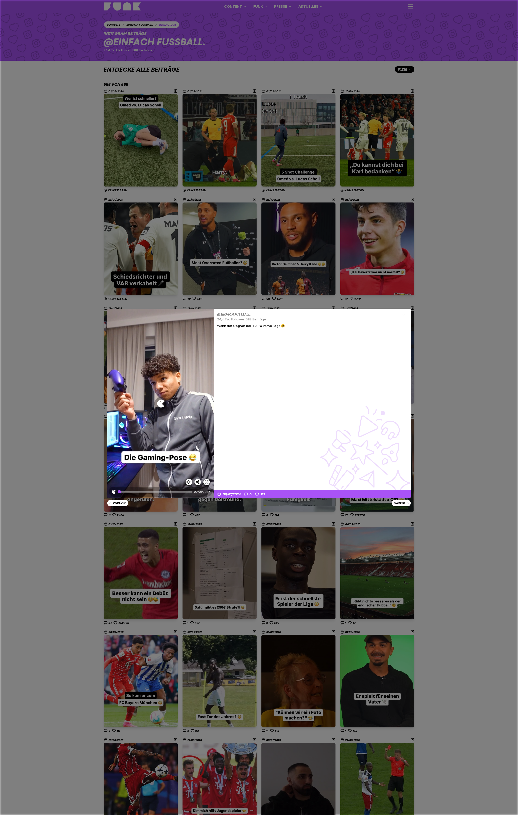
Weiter (399, 503)
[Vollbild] (206, 482)
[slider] (155, 492)
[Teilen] (197, 482)
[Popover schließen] (403, 316)
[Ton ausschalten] (189, 482)
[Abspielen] (160, 403)
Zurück (119, 503)
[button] (160, 403)
